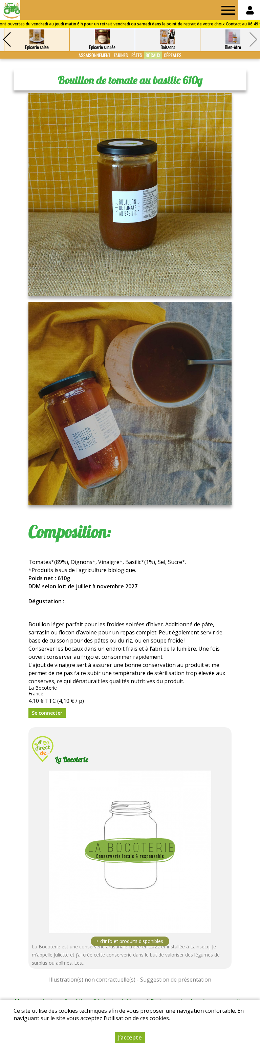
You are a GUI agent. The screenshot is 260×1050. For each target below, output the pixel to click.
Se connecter (47, 713)
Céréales (172, 55)
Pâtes (136, 55)
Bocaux (153, 55)
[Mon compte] (250, 10)
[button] (7, 39)
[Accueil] (10, 10)
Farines (121, 55)
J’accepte (130, 1037)
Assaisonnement (94, 55)
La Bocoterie (71, 759)
